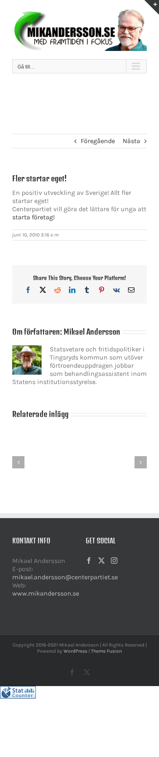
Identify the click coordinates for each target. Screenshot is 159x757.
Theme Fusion (106, 651)
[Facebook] (89, 560)
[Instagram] (114, 560)
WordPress (75, 651)
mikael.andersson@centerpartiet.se (65, 577)
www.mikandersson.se (45, 593)
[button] (18, 462)
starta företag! (33, 217)
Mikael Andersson (92, 331)
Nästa (131, 141)
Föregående (98, 141)
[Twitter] (101, 560)
